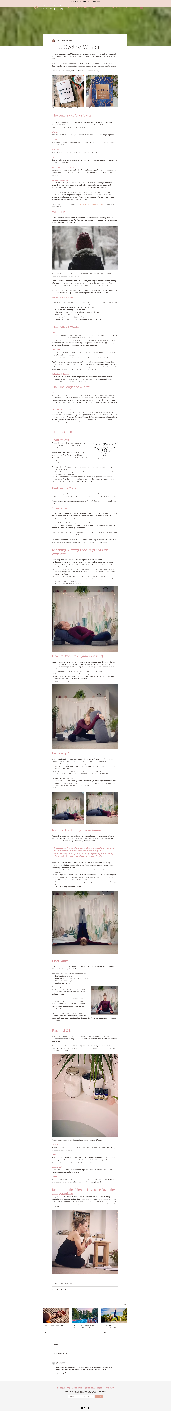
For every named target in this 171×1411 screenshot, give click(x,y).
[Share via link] (66, 1289)
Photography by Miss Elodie (97, 1391)
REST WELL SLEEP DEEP (54, 1326)
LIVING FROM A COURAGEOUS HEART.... (112, 1326)
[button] (141, 7)
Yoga (61, 1283)
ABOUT (66, 1388)
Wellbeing (55, 1283)
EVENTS (81, 1388)
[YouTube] (81, 1408)
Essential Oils (68, 1283)
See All (125, 1304)
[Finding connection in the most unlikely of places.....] (85, 1315)
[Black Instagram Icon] (85, 1408)
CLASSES (73, 1388)
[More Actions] (117, 1363)
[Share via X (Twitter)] (57, 1289)
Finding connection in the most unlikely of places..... (84, 1326)
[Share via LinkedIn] (61, 1289)
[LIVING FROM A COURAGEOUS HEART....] (114, 1315)
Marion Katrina (91, 1392)
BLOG (102, 1388)
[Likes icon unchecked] (57, 1373)
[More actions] (117, 41)
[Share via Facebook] (53, 1289)
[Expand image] (68, 91)
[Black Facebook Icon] (88, 1408)
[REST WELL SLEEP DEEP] (56, 1315)
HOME (59, 1388)
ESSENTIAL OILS (92, 1388)
